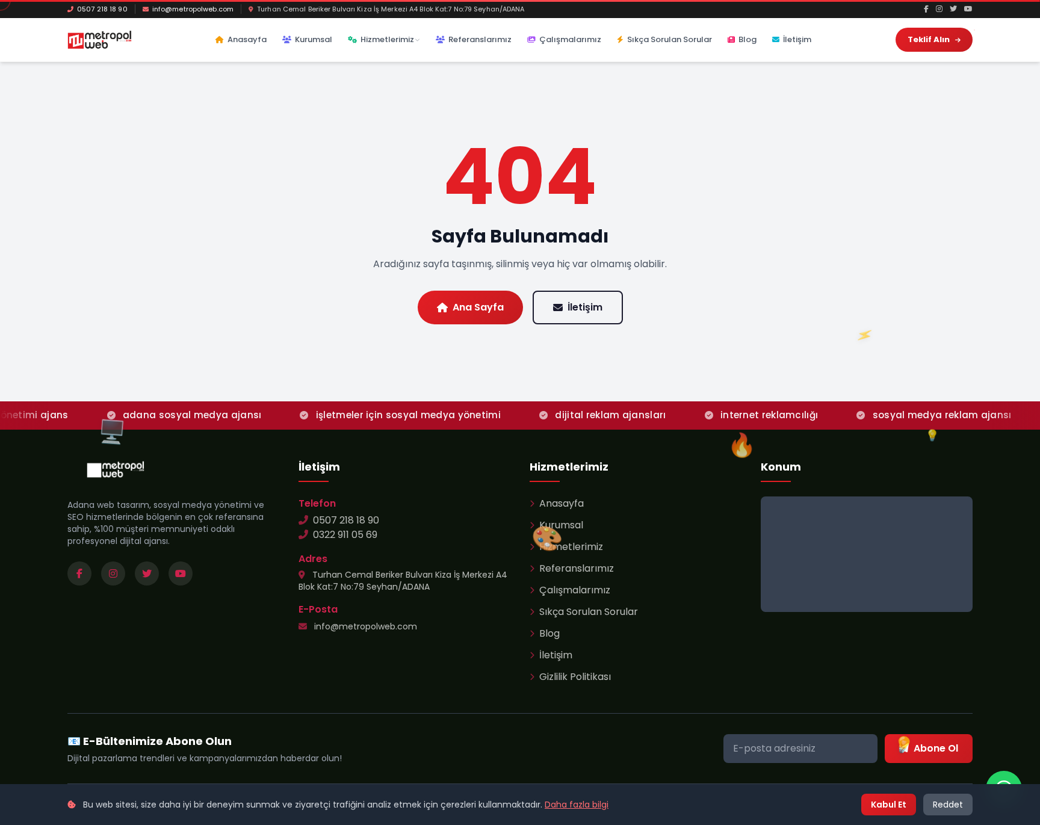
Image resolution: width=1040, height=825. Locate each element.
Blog (747, 39)
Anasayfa (247, 39)
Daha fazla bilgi (576, 805)
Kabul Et (888, 805)
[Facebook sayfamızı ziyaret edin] (79, 573)
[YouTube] (968, 9)
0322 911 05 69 (345, 535)
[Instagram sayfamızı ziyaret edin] (113, 573)
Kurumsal (313, 39)
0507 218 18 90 (102, 9)
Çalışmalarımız (570, 39)
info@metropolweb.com (193, 9)
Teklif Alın (930, 39)
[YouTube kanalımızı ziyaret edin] (181, 573)
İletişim (797, 39)
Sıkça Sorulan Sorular (669, 39)
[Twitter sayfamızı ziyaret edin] (147, 573)
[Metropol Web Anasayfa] (115, 469)
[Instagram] (939, 9)
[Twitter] (953, 9)
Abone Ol (936, 748)
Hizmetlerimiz (387, 39)
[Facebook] (926, 9)
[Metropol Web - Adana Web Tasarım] (99, 40)
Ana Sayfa (478, 307)
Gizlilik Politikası (575, 677)
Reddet (948, 805)
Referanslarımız (480, 39)
